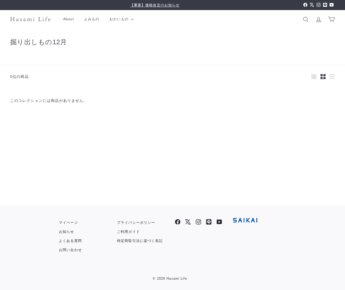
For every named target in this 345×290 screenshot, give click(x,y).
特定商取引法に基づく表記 (140, 241)
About (68, 19)
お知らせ (66, 232)
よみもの (92, 19)
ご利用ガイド (128, 232)
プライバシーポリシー (136, 222)
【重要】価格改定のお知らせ (155, 5)
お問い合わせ (70, 250)
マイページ (68, 222)
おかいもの (119, 19)
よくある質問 (70, 241)
